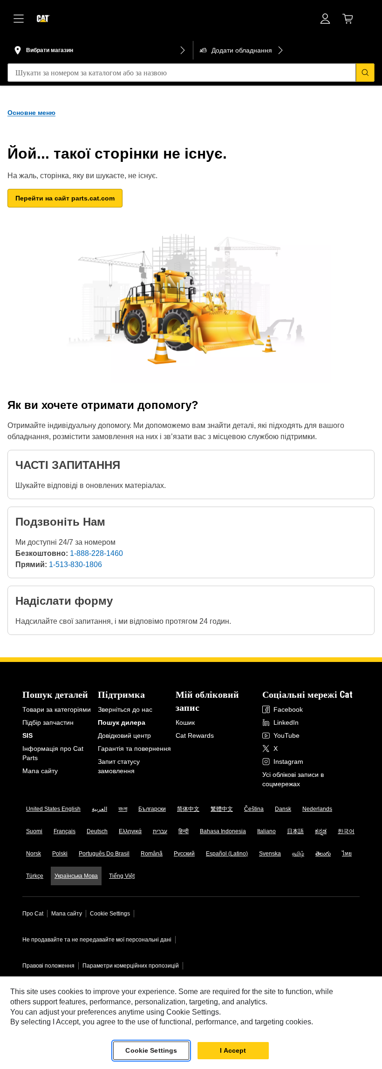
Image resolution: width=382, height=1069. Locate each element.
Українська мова (76, 876)
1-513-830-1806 (75, 564)
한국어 (346, 831)
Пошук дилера (121, 722)
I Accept (233, 1050)
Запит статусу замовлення (119, 766)
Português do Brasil (104, 853)
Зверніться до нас (125, 709)
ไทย (347, 853)
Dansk (283, 809)
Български (152, 809)
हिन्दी (183, 831)
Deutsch (97, 831)
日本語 (295, 831)
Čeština (254, 809)
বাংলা (122, 809)
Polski (60, 853)
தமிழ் (298, 853)
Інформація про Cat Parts (52, 753)
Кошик (185, 722)
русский (184, 853)
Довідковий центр (124, 735)
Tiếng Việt (122, 876)
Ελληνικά (130, 831)
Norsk (33, 853)
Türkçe (34, 876)
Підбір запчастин (48, 722)
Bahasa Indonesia (223, 831)
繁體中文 (222, 809)
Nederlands (317, 809)
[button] (65, 198)
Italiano (266, 831)
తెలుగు (323, 853)
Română (152, 853)
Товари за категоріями (56, 709)
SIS (27, 735)
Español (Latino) (227, 853)
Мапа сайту (40, 771)
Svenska (270, 853)
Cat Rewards (195, 735)
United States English (53, 809)
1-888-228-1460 (96, 553)
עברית (160, 831)
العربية (99, 809)
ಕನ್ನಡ (321, 831)
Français (64, 831)
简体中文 (188, 809)
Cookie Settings (110, 913)
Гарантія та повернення (134, 748)
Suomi (34, 831)
